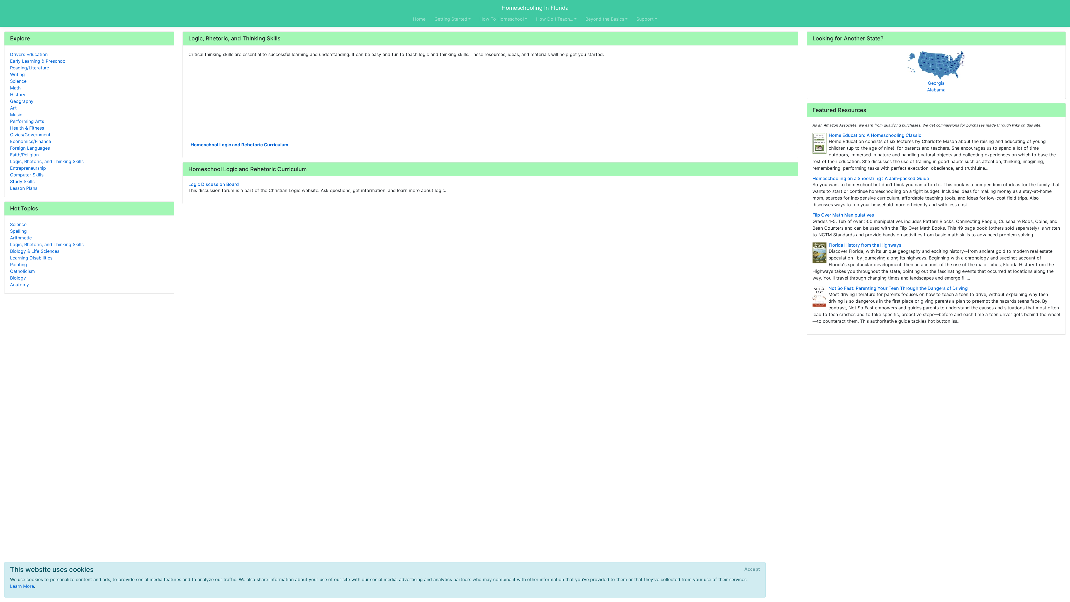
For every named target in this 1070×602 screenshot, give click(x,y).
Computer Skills (26, 175)
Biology (18, 278)
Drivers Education (29, 54)
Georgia (936, 83)
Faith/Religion (24, 154)
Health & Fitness (27, 128)
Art (13, 108)
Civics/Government (30, 134)
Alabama (936, 90)
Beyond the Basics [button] (604, 19)
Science (18, 81)
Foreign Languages (30, 148)
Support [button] (645, 19)
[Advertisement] (355, 99)
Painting (18, 264)
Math (15, 88)
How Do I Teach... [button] (554, 19)
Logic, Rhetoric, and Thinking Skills (47, 161)
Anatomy (19, 284)
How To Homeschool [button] (502, 19)
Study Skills (22, 181)
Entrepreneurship (28, 168)
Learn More (22, 586)
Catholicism (22, 271)
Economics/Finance (30, 141)
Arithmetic (21, 238)
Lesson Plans (23, 188)
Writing (17, 74)
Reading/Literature (29, 68)
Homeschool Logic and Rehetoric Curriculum (239, 144)
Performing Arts (27, 121)
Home (419, 19)
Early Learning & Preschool (38, 61)
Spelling (18, 231)
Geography (21, 101)
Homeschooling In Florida (535, 7)
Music (16, 114)
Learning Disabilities (31, 258)
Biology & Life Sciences (34, 251)
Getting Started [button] (450, 19)
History (17, 94)
